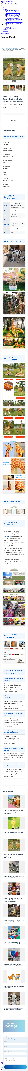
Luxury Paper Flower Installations (14, 14)
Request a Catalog (5, 33)
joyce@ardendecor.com (7, 1)
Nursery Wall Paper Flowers (12, 20)
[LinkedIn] (2, 2)
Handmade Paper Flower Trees (13, 16)
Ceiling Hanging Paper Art (12, 18)
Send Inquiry (14, 120)
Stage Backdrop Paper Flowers (13, 13)
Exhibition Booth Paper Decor (13, 15)
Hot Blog (8, 27)
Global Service (9, 25)
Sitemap (2, 1067)
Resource (5, 24)
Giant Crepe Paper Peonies (12, 11)
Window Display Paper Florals (13, 10)
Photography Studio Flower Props (14, 19)
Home (4, 7)
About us (5, 31)
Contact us (5, 29)
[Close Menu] (1, 5)
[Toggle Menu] (16, 4)
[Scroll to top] (2, 1069)
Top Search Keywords (11, 28)
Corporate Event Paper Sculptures (14, 23)
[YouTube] (3, 2)
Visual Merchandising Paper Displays (14, 22)
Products (5, 9)
